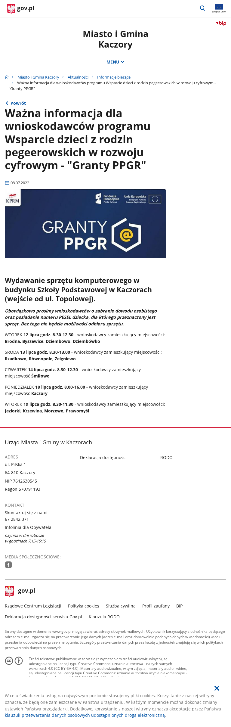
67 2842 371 (17, 519)
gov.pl (26, 591)
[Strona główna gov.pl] (7, 77)
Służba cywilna (121, 606)
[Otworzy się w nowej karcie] (8, 564)
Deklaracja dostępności (103, 457)
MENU (112, 62)
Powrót (18, 103)
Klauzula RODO (104, 617)
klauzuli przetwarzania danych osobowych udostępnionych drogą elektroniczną (85, 715)
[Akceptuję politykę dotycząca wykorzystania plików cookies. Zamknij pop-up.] (217, 688)
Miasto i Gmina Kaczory (116, 39)
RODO (166, 457)
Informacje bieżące (114, 77)
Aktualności (78, 77)
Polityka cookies (83, 606)
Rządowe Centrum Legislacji (33, 606)
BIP (179, 606)
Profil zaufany (156, 606)
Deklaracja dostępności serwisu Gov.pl (43, 617)
